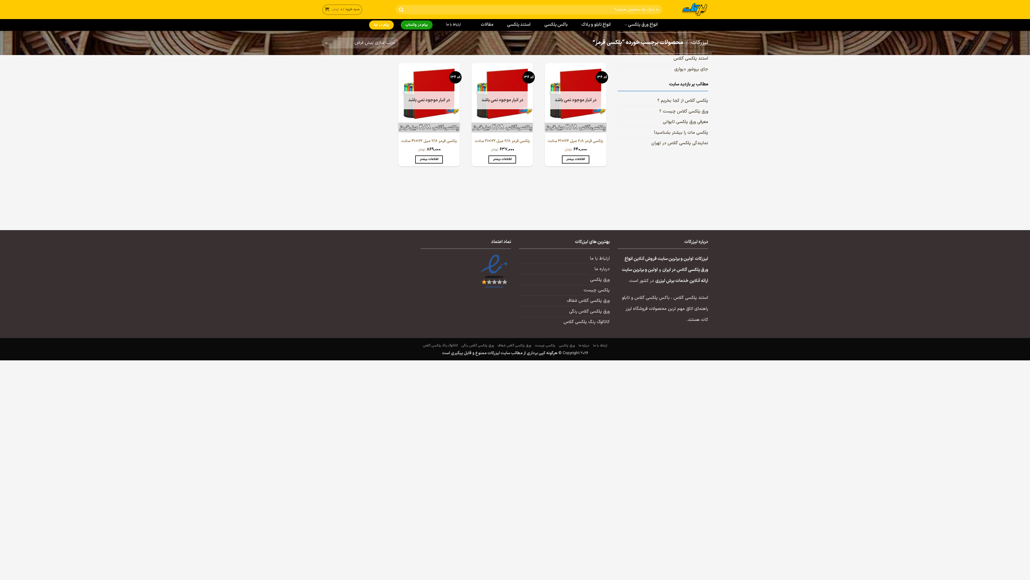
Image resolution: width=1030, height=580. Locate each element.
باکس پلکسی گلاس (690, 37)
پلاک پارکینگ (696, 48)
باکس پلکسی (556, 24)
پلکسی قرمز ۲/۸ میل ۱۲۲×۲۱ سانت (502, 141)
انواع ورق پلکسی (643, 24)
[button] (342, 10)
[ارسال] (401, 10)
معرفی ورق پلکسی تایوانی (685, 122)
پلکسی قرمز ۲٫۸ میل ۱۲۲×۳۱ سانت (575, 141)
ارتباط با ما (453, 24)
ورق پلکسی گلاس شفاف (588, 301)
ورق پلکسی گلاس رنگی (589, 311)
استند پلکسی (519, 24)
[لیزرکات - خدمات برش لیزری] (689, 9)
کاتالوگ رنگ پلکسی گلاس (587, 322)
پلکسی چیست (597, 290)
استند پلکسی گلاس (691, 59)
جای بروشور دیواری (691, 69)
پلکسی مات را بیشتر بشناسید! (681, 132)
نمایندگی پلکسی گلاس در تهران (679, 143)
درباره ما (602, 269)
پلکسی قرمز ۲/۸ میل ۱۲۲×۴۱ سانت (429, 141)
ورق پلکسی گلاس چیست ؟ (683, 111)
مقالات (487, 24)
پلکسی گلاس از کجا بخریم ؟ (682, 100)
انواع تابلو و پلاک (596, 24)
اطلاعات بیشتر (575, 159)
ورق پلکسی (600, 280)
